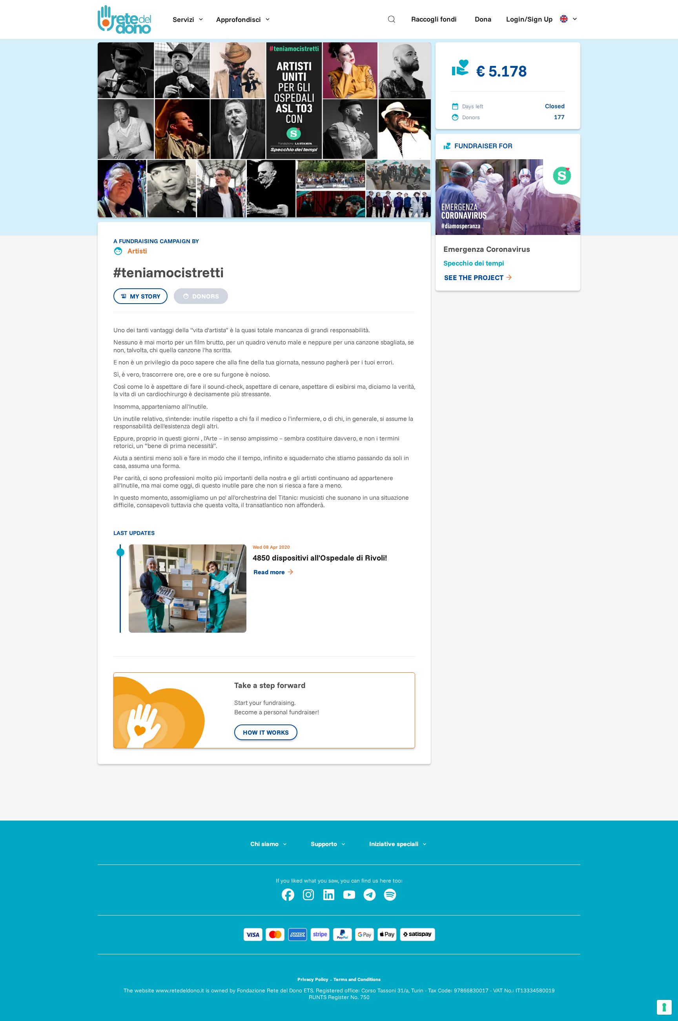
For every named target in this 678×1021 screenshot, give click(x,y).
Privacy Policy (312, 979)
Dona (483, 19)
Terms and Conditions (357, 979)
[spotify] (390, 895)
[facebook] (288, 895)
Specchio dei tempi (473, 263)
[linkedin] (329, 895)
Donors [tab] (205, 296)
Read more (269, 572)
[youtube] (349, 895)
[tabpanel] (264, 480)
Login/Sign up (529, 19)
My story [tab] (145, 296)
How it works (266, 732)
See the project (473, 277)
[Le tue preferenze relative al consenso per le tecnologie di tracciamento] (664, 1007)
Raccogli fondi (434, 19)
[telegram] (369, 895)
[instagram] (308, 895)
